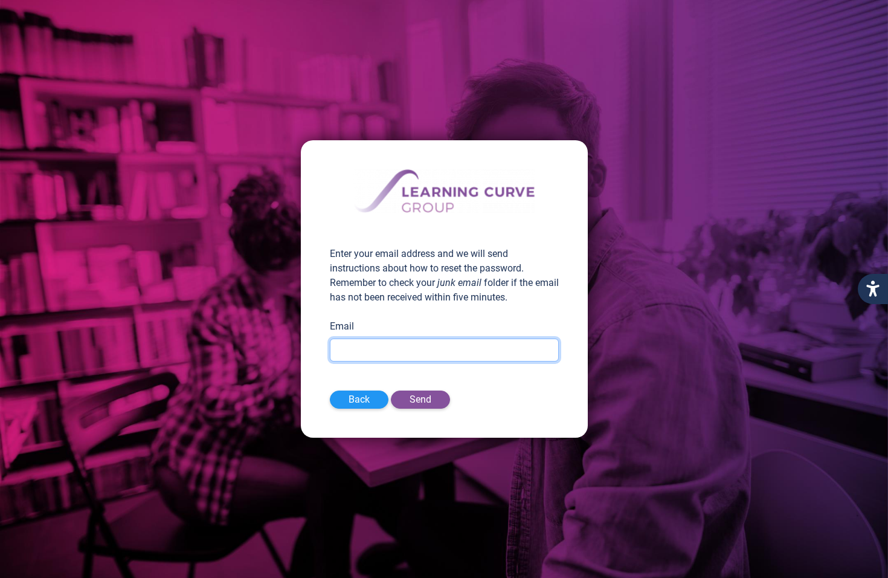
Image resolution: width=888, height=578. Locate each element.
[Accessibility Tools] (873, 289)
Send (420, 399)
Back (359, 399)
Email (342, 326)
